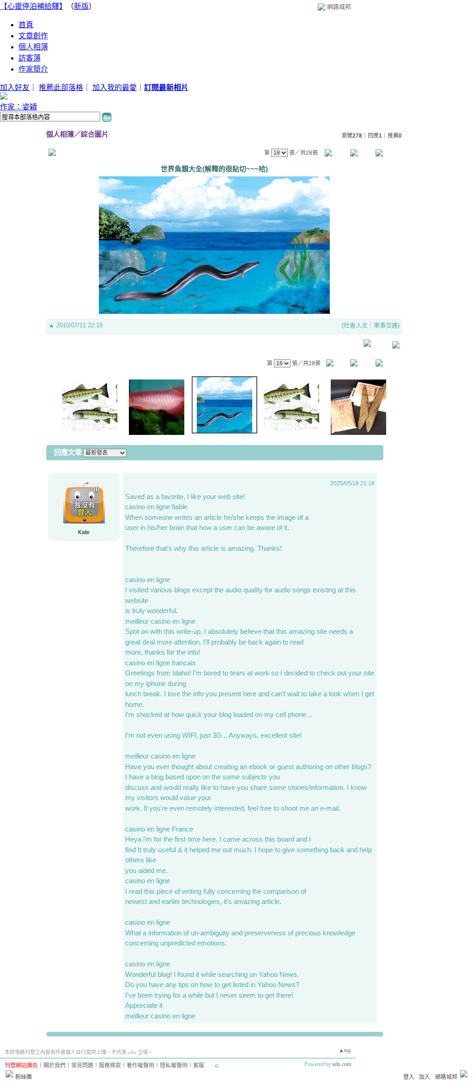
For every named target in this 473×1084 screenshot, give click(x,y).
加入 (424, 1077)
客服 (198, 1065)
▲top (345, 1050)
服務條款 (110, 1065)
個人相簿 (33, 47)
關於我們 (54, 1065)
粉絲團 (23, 1077)
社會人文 (356, 325)
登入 (408, 1077)
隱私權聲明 (174, 1065)
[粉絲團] (9, 1074)
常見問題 (82, 1065)
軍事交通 (386, 325)
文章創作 (33, 36)
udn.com (341, 1064)
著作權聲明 (140, 1065)
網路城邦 (339, 6)
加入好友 (15, 87)
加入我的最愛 (114, 87)
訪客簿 (29, 58)
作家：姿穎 (18, 107)
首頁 (25, 25)
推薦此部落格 (61, 87)
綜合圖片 (95, 134)
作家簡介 (33, 69)
